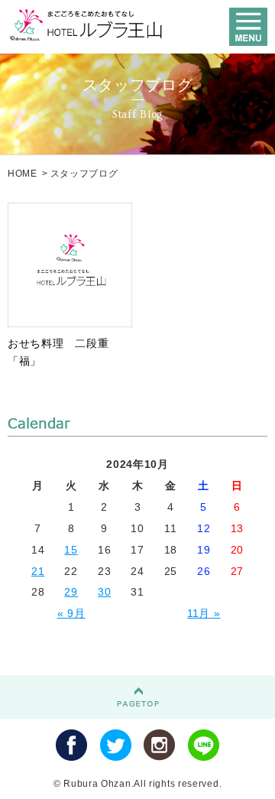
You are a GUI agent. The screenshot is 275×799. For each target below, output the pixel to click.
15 (70, 550)
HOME (22, 173)
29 (70, 592)
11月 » (204, 613)
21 (37, 571)
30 (104, 592)
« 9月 (71, 613)
